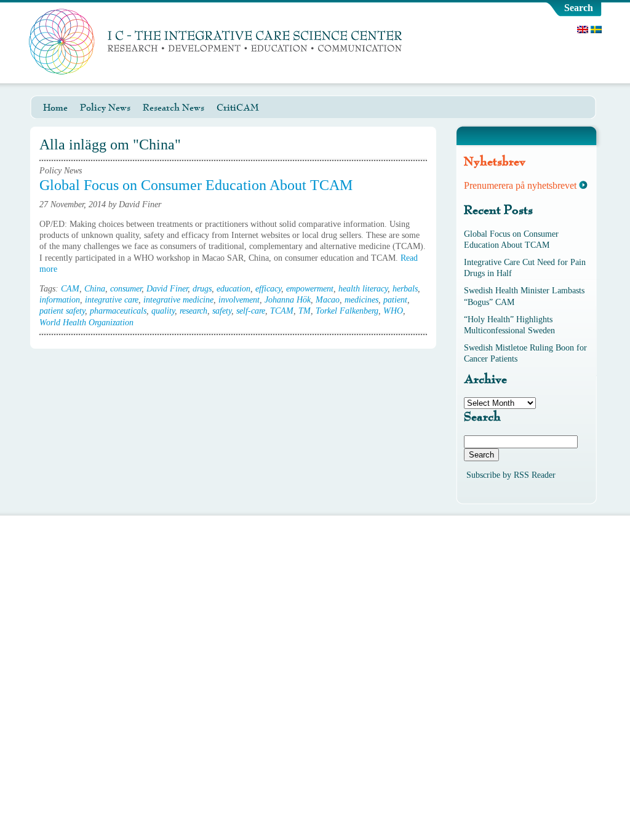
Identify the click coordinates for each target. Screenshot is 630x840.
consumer (126, 288)
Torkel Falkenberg (347, 310)
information (59, 299)
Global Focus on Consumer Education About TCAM (196, 185)
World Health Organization (86, 322)
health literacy (363, 288)
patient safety (62, 310)
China (94, 288)
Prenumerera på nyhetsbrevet (520, 185)
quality (163, 310)
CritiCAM (238, 108)
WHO (393, 310)
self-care (250, 310)
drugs (202, 288)
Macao (328, 299)
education (233, 288)
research (193, 310)
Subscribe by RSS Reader (511, 475)
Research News (173, 108)
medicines (361, 299)
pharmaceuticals (118, 310)
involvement (239, 299)
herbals (405, 288)
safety (221, 310)
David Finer (167, 288)
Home (55, 108)
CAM (70, 288)
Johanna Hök (288, 299)
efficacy (268, 288)
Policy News (105, 108)
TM (304, 310)
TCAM (281, 310)
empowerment (309, 288)
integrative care (111, 299)
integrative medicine (178, 299)
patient (395, 299)
